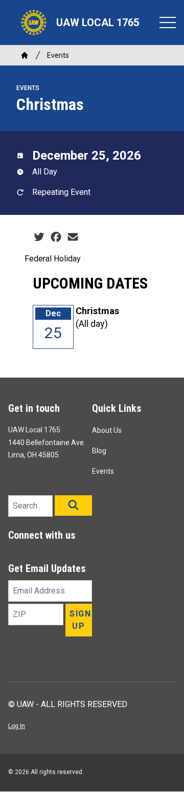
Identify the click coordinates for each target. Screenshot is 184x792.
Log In (16, 726)
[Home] (24, 55)
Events (58, 55)
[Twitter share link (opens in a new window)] (39, 237)
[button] (73, 505)
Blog (99, 451)
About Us (107, 430)
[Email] (72, 237)
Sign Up (80, 620)
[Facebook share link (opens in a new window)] (56, 237)
